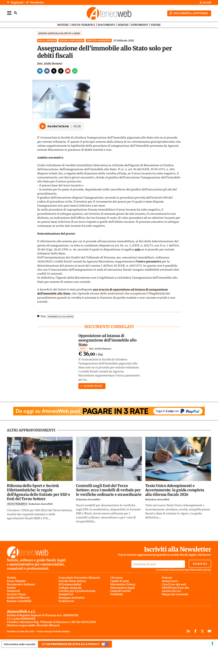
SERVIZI (123, 24)
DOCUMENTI (106, 24)
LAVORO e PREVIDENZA (71, 40)
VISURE (156, 24)
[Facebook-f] (195, 631)
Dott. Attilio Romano (49, 63)
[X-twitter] (202, 631)
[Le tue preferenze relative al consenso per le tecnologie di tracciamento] (212, 643)
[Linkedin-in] (188, 631)
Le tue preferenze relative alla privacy (71, 644)
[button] (40, 71)
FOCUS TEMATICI (83, 24)
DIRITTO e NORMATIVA (99, 40)
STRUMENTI (139, 24)
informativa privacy (201, 569)
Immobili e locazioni (60, 316)
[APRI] (9, 13)
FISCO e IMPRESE (47, 40)
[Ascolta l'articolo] (42, 126)
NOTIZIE (63, 24)
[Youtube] (209, 631)
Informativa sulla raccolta (19, 644)
